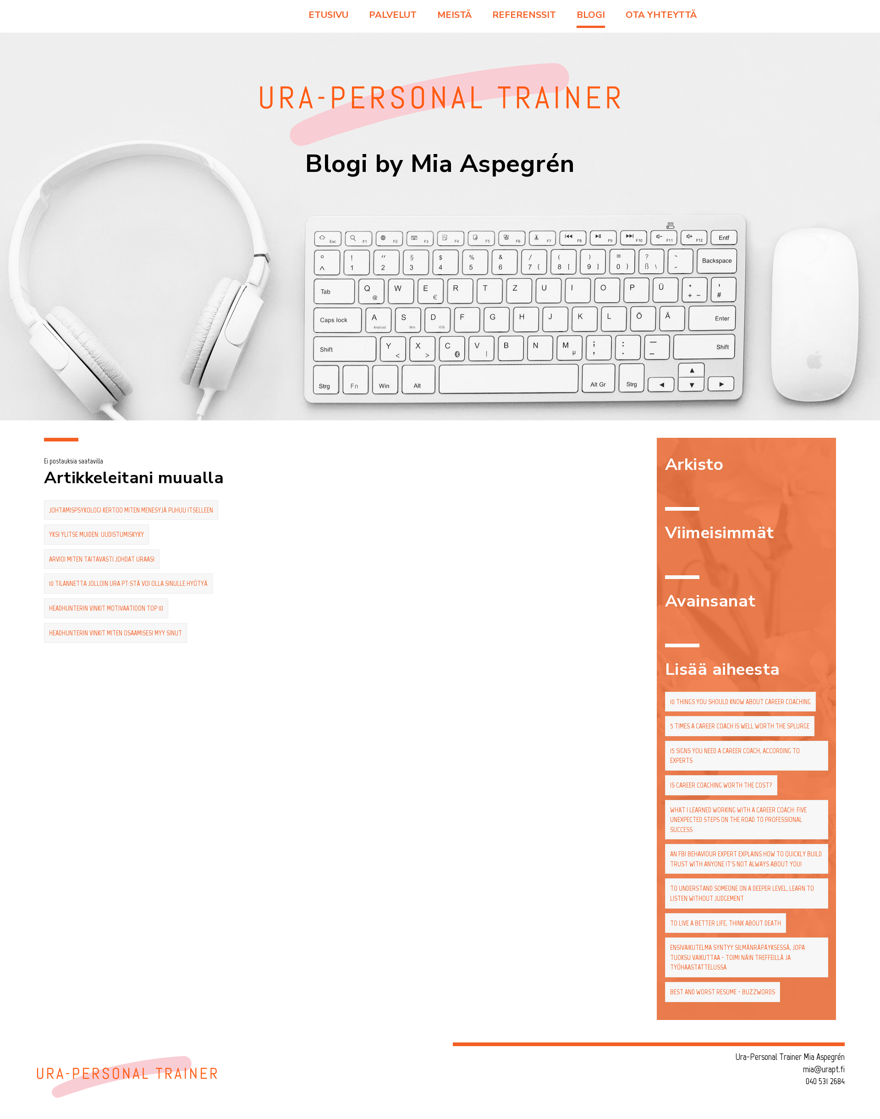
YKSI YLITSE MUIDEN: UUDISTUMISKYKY (96, 534)
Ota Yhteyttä (661, 15)
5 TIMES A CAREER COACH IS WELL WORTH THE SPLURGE (739, 726)
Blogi (591, 15)
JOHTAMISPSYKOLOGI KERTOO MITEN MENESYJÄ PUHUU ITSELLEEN (131, 510)
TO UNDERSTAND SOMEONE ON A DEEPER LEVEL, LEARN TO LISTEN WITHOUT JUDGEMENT (742, 893)
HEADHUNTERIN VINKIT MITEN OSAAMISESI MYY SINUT (115, 632)
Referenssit (524, 15)
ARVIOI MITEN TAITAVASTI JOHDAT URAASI (101, 559)
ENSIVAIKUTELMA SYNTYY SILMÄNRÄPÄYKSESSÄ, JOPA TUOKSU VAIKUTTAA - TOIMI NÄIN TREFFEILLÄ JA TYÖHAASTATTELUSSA (737, 957)
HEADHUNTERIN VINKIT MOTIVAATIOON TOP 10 (106, 608)
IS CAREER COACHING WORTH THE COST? (721, 785)
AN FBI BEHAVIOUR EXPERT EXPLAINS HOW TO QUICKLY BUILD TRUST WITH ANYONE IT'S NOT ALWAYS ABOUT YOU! (746, 858)
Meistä (454, 15)
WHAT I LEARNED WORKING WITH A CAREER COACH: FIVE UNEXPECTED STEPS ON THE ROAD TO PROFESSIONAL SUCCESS (738, 819)
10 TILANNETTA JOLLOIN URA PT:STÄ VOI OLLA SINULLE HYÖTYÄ (128, 583)
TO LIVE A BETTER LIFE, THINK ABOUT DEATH (725, 923)
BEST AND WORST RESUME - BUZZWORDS (722, 991)
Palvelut (393, 15)
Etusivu (328, 15)
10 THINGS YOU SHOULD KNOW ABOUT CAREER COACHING (740, 701)
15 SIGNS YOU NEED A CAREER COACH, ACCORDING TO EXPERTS (735, 755)
